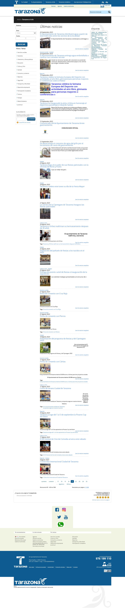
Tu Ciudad (24, 2)
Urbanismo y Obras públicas (25, 59)
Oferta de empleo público (39, 541)
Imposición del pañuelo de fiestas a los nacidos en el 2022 (62, 251)
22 (76, 481)
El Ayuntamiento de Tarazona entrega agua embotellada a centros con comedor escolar (64, 56)
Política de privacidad (41, 567)
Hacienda (20, 56)
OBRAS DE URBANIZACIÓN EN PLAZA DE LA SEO (99, 33)
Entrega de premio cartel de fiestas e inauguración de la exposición (63, 273)
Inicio (16, 2)
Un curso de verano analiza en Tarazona (54, 406)
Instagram (66, 509)
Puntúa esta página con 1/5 (97, 497)
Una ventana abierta (30, 581)
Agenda (60, 6)
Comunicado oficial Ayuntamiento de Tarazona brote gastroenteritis (62, 124)
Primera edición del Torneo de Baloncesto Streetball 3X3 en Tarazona (99, 46)
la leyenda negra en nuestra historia (52, 408)
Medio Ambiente (22, 101)
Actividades (22, 537)
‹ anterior (51, 481)
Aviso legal (31, 567)
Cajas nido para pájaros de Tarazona (99, 35)
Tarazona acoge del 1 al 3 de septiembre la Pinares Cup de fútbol (63, 415)
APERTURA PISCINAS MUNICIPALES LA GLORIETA (99, 55)
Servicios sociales (22, 52)
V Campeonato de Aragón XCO (99, 58)
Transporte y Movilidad (23, 84)
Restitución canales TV (97, 54)
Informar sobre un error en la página (100, 500)
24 (83, 481)
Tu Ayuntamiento (36, 2)
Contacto (75, 567)
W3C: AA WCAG (107, 570)
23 (79, 481)
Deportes (20, 77)
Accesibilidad (51, 567)
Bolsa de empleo (19, 538)
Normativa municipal (38, 546)
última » (69, 484)
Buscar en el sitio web (95, 12)
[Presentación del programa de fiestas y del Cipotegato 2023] (45, 352)
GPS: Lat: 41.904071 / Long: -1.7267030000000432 (41, 561)
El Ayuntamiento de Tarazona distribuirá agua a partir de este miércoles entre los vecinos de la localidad (63, 35)
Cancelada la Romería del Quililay (99, 52)
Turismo (19, 94)
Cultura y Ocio (21, 66)
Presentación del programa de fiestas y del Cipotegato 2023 (63, 339)
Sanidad (19, 70)
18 (61, 481)
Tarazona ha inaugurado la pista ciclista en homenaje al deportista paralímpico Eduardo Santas (63, 104)
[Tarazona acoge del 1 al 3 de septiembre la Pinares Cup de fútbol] (45, 428)
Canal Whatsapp (62, 524)
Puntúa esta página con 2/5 (100, 497)
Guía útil (107, 5)
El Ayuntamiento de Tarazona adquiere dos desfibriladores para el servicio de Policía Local (99, 39)
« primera (43, 481)
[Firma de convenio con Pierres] (45, 328)
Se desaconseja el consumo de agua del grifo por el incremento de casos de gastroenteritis (61, 144)
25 (86, 481)
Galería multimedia (69, 6)
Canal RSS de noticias (24, 122)
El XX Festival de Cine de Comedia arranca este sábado (63, 439)
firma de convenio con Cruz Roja (53, 293)
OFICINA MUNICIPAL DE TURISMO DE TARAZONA (40, 543)
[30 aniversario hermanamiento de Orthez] (45, 240)
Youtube (66, 517)
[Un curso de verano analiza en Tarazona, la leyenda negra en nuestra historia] (45, 400)
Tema (17, 30)
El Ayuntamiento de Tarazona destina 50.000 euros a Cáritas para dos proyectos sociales (64, 382)
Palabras (18, 25)
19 (65, 481)
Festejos (19, 98)
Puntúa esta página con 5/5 (108, 497)
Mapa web (69, 567)
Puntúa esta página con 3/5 (103, 497)
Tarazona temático (64, 2)
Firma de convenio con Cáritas (53, 361)
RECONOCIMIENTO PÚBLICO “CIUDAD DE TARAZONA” (99, 49)
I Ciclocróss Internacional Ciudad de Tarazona (59, 461)
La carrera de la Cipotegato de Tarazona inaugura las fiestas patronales (62, 205)
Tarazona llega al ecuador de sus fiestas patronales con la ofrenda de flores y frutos (64, 166)
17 (58, 481)
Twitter (59, 517)
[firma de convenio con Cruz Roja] (45, 305)
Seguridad (20, 80)
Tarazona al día (50, 2)
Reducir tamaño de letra (103, 2)
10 (86, 487)
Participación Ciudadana (24, 91)
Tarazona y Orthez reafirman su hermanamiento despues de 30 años (64, 227)
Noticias (53, 6)
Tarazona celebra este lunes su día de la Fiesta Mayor (62, 186)
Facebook (57, 509)
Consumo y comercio (23, 73)
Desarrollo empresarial (23, 87)
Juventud (19, 105)
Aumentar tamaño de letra (107, 2)
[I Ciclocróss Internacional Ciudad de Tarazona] (45, 473)
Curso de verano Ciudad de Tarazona (55, 388)
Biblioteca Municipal (20, 540)
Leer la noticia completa (82, 49)
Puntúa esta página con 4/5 (105, 497)
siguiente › (61, 484)
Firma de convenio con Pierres (53, 316)
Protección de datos (60, 567)
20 (68, 481)
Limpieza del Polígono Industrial (99, 42)
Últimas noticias (37, 538)
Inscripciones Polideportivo (82, 2)
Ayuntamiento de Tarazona (30, 11)
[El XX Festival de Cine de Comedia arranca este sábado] (45, 451)
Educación (20, 63)
